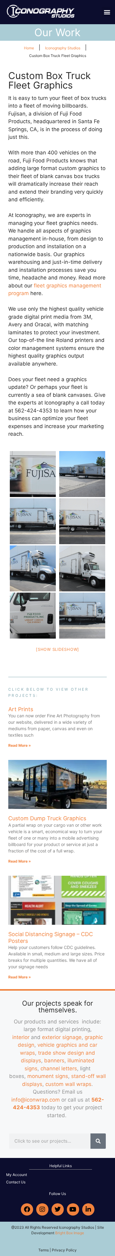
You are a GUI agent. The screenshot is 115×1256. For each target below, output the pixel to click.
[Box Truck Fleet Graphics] (33, 474)
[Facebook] (27, 1209)
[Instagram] (42, 1209)
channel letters (58, 1068)
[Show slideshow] (57, 649)
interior (20, 1037)
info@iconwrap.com (35, 1100)
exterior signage (62, 1037)
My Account (16, 1174)
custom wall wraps (68, 1084)
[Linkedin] (88, 1209)
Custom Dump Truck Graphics (47, 818)
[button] (107, 12)
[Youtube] (73, 1209)
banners (54, 1060)
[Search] (98, 1141)
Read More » (19, 745)
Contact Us (15, 1182)
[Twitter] (58, 1209)
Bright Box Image (69, 1233)
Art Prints (20, 709)
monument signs (47, 1076)
